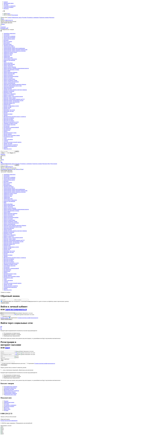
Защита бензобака (8, 63)
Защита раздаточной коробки (11, 76)
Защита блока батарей (9, 64)
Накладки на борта (8, 119)
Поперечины (7, 130)
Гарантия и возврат (8, 7)
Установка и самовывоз (9, 5)
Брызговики (7, 42)
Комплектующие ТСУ (9, 103)
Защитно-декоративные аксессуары (13, 85)
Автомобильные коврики (10, 386)
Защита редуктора (8, 77)
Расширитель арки (8, 136)
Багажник (6, 40)
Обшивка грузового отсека (10, 123)
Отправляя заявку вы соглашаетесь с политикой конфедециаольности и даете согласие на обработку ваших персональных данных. (35, 301)
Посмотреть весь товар (10, 394)
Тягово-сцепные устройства (11, 144)
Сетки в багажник (8, 139)
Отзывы (6, 410)
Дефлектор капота (8, 53)
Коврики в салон (8, 92)
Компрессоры (7, 104)
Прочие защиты (8, 134)
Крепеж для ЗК (7, 107)
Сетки (5, 138)
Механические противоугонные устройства (15, 116)
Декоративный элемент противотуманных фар (15, 49)
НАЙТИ (17, 151)
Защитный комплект (9, 87)
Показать (3, 154)
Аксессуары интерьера (9, 37)
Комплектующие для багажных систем (13, 100)
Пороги (5, 131)
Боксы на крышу (8, 41)
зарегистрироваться (16, 309)
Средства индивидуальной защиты (12, 142)
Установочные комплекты (10, 146)
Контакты (6, 8)
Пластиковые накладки (9, 124)
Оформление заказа (8, 3)
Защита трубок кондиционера (11, 81)
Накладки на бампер (9, 118)
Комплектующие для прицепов (11, 101)
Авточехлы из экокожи (9, 36)
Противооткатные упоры (10, 132)
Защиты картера (8, 88)
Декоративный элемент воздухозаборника (14, 48)
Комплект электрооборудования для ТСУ (14, 99)
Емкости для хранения (9, 60)
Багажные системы (9, 389)
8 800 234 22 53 (9, 20)
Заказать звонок (4, 302)
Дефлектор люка (8, 55)
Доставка (6, 4)
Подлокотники (7, 128)
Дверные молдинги (8, 45)
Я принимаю (24, 317)
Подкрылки (7, 126)
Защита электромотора (9, 83)
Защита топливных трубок (10, 80)
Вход (9, 13)
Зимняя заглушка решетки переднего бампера (15, 89)
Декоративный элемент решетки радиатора (15, 50)
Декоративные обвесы (9, 46)
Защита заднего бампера (10, 67)
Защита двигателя (8, 65)
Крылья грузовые (8, 114)
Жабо (5, 61)
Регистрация (14, 15)
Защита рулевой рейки (9, 79)
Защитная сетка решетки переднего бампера (15, 84)
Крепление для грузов (9, 110)
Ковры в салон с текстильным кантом (13, 96)
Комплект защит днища (10, 97)
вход (7, 347)
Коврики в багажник (9, 91)
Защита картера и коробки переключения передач (16, 68)
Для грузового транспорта (10, 59)
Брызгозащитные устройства (11, 390)
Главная (6, 1)
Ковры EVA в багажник (10, 93)
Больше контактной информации (9, 420)
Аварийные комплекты (9, 33)
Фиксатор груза (8, 148)
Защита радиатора (8, 75)
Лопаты (6, 115)
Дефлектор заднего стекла (10, 52)
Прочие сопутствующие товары (12, 135)
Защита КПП (7, 71)
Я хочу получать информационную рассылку (13, 363)
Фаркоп (5, 147)
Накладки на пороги (9, 120)
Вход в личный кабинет (6, 319)
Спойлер (6, 140)
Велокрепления (7, 44)
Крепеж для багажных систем (11, 105)
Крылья (5, 112)
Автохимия (6, 34)
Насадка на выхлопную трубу (11, 122)
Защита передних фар (9, 73)
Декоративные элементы (10, 393)
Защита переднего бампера (10, 72)
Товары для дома (8, 143)
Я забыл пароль (4, 317)
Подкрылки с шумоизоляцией (11, 127)
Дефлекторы (7, 56)
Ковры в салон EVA (9, 95)
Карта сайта (7, 409)
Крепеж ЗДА (7, 108)
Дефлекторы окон (8, 57)
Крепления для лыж (9, 111)
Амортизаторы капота (9, 38)
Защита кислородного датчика (11, 69)
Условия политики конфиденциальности (27, 317)
